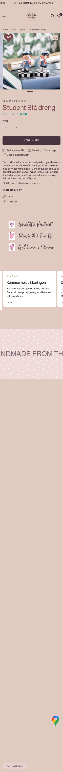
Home (5, 29)
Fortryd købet (15, 766)
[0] (57, 16)
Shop (13, 29)
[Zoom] (55, 37)
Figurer (23, 29)
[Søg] (52, 16)
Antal (5, 121)
